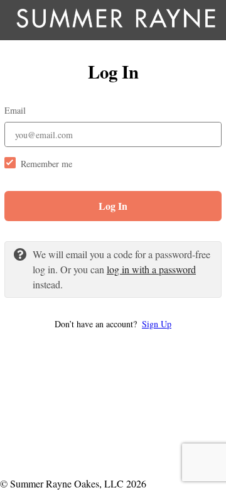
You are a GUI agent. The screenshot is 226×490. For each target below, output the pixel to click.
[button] (113, 324)
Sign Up (156, 324)
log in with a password (151, 269)
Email (15, 110)
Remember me (46, 164)
